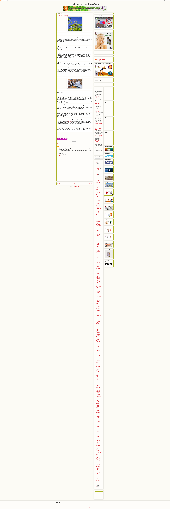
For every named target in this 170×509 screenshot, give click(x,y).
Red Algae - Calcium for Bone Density (98, 269)
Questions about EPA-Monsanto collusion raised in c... (98, 405)
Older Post (90, 183)
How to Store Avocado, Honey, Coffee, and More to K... (98, 389)
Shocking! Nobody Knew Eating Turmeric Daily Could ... (98, 262)
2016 (96, 485)
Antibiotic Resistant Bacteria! (98, 247)
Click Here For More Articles (62, 138)
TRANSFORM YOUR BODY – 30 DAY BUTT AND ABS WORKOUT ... (98, 417)
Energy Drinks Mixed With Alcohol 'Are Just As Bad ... (98, 400)
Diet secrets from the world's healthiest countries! (98, 346)
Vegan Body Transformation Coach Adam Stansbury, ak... (98, 473)
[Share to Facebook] (74, 141)
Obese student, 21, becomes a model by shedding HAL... (98, 372)
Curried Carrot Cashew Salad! (98, 183)
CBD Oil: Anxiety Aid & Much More (98, 103)
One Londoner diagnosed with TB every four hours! (98, 244)
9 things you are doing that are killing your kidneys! (98, 235)
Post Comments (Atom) (76, 186)
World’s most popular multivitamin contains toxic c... (98, 456)
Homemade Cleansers (98, 480)
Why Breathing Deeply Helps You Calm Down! (98, 180)
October (98, 169)
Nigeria (62, 38)
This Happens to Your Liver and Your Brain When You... (98, 231)
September (98, 170)
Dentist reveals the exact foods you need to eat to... (98, 342)
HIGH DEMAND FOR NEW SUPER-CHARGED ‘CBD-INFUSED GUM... (98, 442)
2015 (96, 486)
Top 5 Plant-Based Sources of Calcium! (98, 266)
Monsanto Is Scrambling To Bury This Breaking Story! (98, 124)
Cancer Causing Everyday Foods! (98, 253)
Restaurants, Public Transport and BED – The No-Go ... (98, 310)
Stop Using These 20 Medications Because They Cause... (98, 427)
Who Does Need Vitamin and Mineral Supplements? (98, 351)
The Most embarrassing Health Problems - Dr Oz (98, 239)
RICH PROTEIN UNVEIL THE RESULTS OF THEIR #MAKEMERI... (98, 377)
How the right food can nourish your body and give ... (98, 447)
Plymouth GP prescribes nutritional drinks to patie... (98, 431)
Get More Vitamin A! (98, 381)
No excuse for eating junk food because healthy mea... (98, 409)
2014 (96, 487)
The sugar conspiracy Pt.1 (98, 318)
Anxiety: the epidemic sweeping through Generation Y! (98, 305)
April (97, 176)
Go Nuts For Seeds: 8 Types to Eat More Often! (98, 222)
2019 (96, 163)
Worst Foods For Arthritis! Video (98, 215)
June (97, 174)
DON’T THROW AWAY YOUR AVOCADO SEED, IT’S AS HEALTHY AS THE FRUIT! (98, 128)
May (97, 175)
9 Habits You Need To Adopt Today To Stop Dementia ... (98, 368)
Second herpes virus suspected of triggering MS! (99, 135)
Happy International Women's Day (98, 396)
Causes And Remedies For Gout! (98, 200)
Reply (60, 155)
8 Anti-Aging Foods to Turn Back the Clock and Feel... (98, 257)
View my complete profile (98, 60)
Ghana (65, 97)
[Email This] (72, 141)
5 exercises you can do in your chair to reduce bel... (98, 279)
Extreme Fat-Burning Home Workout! (98, 250)
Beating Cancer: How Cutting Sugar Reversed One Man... (98, 196)
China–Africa (70, 121)
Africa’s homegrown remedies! (98, 327)
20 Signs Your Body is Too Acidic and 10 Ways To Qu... (98, 364)
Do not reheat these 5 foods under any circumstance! (98, 111)
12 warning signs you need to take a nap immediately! (98, 218)
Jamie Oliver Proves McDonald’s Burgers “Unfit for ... (98, 300)
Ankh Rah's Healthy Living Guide (85, 3)
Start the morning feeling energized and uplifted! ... (98, 436)
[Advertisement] (74, 175)
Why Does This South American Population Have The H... (98, 283)
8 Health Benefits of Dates (98, 324)
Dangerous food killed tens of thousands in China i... (98, 315)
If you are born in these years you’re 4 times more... (98, 355)
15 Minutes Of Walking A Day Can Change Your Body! (98, 292)
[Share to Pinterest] (75, 141)
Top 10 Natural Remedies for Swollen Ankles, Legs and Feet (98, 90)
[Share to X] (73, 141)
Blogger (89, 507)
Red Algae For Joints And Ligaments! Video (98, 203)
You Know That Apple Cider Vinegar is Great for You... (98, 288)
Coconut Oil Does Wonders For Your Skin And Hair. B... (98, 468)
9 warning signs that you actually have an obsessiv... (98, 477)
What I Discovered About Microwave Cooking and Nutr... (98, 451)
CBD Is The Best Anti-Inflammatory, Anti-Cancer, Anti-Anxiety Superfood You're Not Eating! (98, 141)
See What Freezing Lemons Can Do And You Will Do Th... (98, 296)
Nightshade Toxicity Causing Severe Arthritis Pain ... (98, 207)
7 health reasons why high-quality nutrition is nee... (98, 359)
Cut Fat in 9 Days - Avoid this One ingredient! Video (98, 212)
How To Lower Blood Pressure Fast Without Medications (98, 338)
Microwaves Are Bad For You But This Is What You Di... (98, 187)
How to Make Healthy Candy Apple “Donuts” (98, 459)
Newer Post (59, 183)
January (98, 483)
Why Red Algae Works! (97, 330)
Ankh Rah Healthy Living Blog (100, 59)
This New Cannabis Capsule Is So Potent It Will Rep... (98, 422)
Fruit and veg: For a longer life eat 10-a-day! (98, 321)
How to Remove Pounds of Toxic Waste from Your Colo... (98, 191)
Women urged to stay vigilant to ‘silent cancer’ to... (98, 393)
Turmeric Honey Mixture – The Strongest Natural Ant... (98, 274)
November (98, 168)
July (97, 173)
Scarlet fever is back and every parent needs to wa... (98, 385)
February (98, 482)
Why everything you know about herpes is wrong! (98, 333)
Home (75, 183)
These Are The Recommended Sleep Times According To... (98, 226)
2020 (96, 162)
